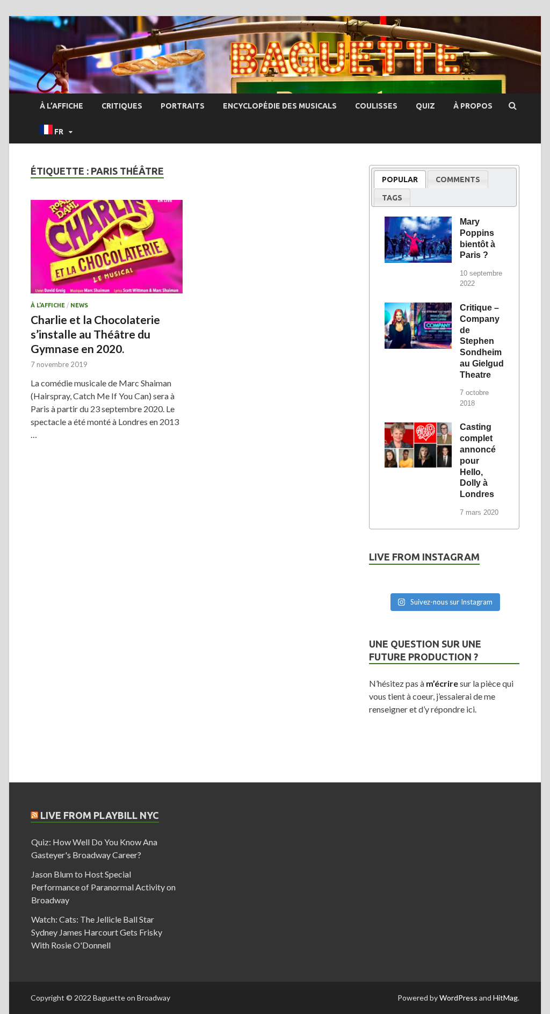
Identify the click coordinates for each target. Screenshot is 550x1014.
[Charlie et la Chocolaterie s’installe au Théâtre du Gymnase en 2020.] (107, 251)
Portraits (183, 106)
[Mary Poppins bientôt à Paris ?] (418, 223)
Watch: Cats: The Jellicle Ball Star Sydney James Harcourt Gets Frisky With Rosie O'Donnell (96, 932)
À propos (473, 106)
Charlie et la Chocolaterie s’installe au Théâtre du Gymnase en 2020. (95, 334)
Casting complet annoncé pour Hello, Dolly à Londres (478, 460)
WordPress (458, 997)
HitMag (505, 997)
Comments (458, 179)
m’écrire (442, 683)
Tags (392, 197)
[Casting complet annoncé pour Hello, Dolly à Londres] (418, 428)
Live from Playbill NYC (99, 815)
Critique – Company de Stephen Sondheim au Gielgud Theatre (482, 341)
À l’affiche (61, 106)
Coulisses (376, 106)
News (79, 305)
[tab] (400, 179)
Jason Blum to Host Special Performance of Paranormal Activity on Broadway (103, 887)
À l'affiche (48, 305)
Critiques (122, 106)
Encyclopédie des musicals (280, 106)
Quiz (425, 106)
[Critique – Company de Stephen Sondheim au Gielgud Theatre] (418, 309)
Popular (400, 179)
